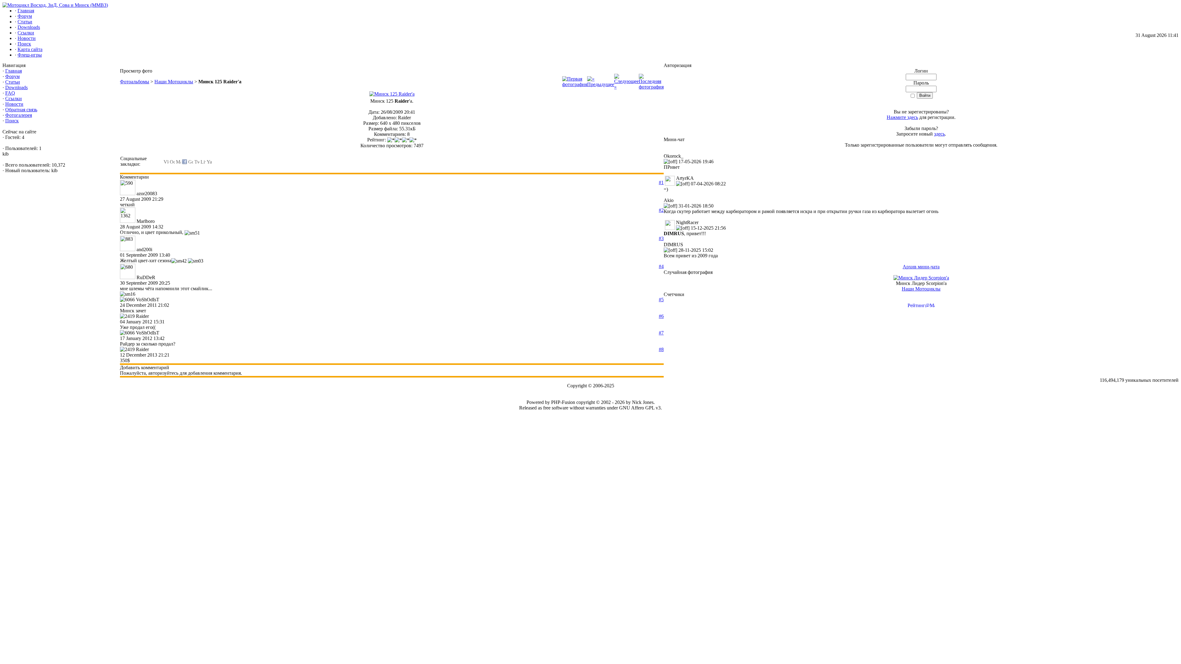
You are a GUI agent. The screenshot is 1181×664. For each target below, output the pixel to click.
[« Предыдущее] (600, 84)
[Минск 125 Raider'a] (392, 94)
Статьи (12, 82)
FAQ (10, 93)
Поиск (12, 120)
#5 (661, 299)
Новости (14, 104)
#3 (661, 238)
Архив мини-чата (921, 266)
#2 (661, 210)
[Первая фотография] (574, 84)
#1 (661, 182)
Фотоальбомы (134, 81)
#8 (661, 349)
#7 (661, 332)
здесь (939, 133)
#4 (661, 266)
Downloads (16, 87)
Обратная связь (21, 109)
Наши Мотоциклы (173, 81)
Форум (12, 76)
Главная (13, 70)
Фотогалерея (18, 115)
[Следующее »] (626, 86)
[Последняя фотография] (651, 86)
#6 (661, 316)
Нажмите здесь (902, 117)
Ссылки (13, 98)
